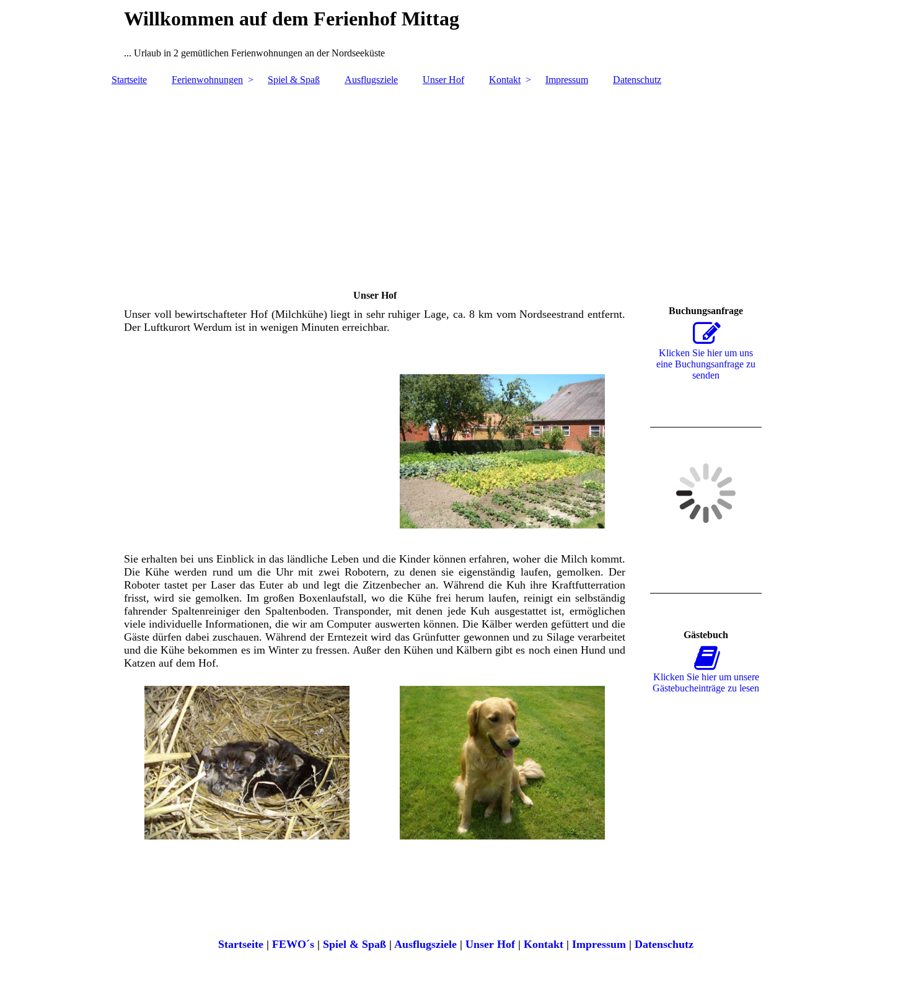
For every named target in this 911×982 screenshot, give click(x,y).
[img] (455, 181)
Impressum (566, 79)
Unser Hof (443, 79)
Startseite (129, 79)
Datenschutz (637, 79)
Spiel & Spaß (294, 79)
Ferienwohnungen (207, 79)
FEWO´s (293, 944)
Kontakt (505, 79)
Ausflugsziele (371, 79)
